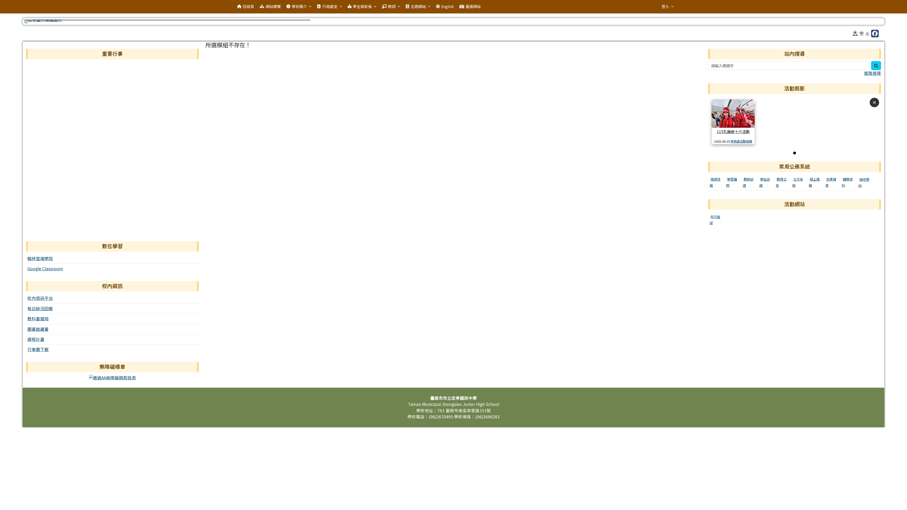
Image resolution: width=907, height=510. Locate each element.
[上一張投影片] (35, 22)
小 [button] (867, 33)
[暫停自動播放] (874, 102)
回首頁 (248, 6)
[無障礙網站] (112, 377)
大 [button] (855, 32)
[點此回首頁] (453, 21)
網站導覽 (273, 6)
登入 (665, 6)
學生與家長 (362, 6)
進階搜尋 (872, 73)
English (447, 6)
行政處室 (330, 6)
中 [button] (862, 33)
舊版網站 (473, 6)
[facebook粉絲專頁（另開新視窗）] (875, 33)
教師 (392, 6)
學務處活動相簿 (741, 141)
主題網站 (418, 6)
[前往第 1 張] (794, 153)
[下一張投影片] (871, 22)
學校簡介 (299, 6)
